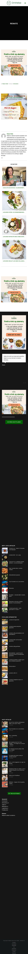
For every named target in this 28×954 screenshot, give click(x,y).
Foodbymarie (5, 810)
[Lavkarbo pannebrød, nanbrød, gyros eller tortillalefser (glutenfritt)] (5, 662)
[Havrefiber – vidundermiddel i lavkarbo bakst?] (5, 597)
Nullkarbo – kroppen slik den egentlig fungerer (16, 782)
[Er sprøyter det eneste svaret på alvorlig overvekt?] (5, 758)
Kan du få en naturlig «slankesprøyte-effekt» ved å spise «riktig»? (14, 187)
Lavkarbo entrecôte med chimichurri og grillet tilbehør (14, 236)
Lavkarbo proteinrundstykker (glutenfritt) (15, 627)
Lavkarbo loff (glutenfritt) (14, 619)
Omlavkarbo (4, 801)
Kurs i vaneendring (13, 735)
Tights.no (4, 804)
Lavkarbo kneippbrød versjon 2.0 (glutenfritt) (16, 680)
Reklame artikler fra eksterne (8, 815)
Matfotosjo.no (5, 806)
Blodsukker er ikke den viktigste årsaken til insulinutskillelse (15, 602)
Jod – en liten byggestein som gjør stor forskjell (17, 762)
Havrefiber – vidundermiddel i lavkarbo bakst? (17, 595)
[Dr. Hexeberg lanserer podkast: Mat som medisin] (5, 751)
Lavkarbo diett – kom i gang (15, 555)
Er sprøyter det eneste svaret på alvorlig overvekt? (16, 756)
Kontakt (14, 951)
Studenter (14, 953)
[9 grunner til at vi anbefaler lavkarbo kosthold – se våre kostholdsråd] (5, 564)
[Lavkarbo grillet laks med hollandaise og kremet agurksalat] (14, 249)
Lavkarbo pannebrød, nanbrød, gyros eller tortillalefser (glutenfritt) (16, 660)
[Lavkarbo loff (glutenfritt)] (5, 622)
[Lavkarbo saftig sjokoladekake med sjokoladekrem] (5, 635)
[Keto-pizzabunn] (5, 668)
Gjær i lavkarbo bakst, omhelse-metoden (15, 569)
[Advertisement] (14, 484)
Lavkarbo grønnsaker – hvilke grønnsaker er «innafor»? (15, 609)
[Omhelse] (14, 3)
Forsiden (14, 942)
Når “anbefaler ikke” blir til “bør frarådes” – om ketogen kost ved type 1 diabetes (17, 743)
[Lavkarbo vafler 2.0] (5, 675)
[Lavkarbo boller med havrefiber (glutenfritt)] (5, 642)
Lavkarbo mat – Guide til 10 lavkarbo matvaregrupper (16, 549)
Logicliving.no (5, 808)
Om (14, 947)
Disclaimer (14, 948)
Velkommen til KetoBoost (14, 775)
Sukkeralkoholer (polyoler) (14, 575)
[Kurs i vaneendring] (5, 738)
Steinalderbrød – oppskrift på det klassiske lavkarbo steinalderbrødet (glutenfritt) (16, 654)
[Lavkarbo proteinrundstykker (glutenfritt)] (5, 629)
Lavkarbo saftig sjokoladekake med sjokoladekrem (16, 633)
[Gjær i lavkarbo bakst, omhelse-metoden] (5, 570)
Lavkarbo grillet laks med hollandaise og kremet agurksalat (14, 261)
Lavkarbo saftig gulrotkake (14, 646)
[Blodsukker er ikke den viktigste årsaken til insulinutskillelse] (5, 604)
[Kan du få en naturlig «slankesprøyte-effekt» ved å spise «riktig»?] (14, 176)
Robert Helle (5, 83)
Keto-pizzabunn (12, 666)
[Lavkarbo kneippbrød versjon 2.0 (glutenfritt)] (5, 682)
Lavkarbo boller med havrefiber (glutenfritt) (15, 640)
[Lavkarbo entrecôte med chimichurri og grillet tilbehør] (14, 225)
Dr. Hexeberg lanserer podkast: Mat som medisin (16, 749)
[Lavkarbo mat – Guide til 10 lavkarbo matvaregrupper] (5, 550)
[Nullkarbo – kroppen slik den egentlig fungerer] (5, 784)
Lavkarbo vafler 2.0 (13, 673)
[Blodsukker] (5, 590)
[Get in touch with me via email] (2, 158)
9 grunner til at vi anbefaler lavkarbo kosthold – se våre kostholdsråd (16, 562)
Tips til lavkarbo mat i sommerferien (16, 581)
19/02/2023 (15, 83)
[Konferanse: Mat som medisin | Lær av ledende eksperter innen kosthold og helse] (5, 771)
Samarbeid (14, 944)
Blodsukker (11, 588)
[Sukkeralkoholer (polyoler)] (5, 577)
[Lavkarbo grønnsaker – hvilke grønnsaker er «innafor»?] (5, 610)
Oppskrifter (14, 945)
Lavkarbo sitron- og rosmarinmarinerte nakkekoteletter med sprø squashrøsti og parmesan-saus (14, 212)
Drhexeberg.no (5, 802)
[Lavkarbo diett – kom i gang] (5, 557)
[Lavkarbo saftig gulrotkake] (5, 648)
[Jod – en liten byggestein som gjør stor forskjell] (5, 764)
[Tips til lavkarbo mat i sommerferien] (5, 584)
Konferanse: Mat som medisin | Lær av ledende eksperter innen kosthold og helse (17, 770)
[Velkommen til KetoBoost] (5, 778)
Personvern (14, 950)
